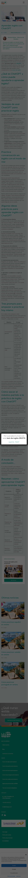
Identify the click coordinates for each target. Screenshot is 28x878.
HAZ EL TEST (14, 442)
